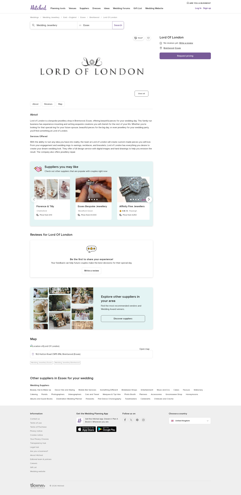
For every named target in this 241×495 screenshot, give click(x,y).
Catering (34, 394)
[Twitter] (131, 419)
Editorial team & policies (40, 459)
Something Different (109, 390)
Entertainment (147, 390)
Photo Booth (130, 394)
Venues (72, 8)
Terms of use (36, 423)
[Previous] (34, 199)
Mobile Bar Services (87, 390)
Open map (144, 349)
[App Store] (86, 431)
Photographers (57, 394)
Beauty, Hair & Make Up (40, 390)
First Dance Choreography (109, 399)
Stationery (198, 390)
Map (60, 104)
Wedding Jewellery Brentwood (67, 363)
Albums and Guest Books (41, 399)
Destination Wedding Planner (69, 399)
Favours (186, 390)
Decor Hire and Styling (65, 390)
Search (118, 25)
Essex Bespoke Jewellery (92, 206)
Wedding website (37, 471)
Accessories (156, 394)
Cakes (176, 390)
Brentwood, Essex (172, 48)
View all (141, 93)
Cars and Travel (92, 394)
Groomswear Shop (174, 394)
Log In (198, 8)
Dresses (96, 8)
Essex (83, 17)
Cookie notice (36, 435)
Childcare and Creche (163, 399)
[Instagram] (143, 419)
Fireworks (90, 399)
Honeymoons (192, 394)
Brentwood (95, 17)
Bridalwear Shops (129, 390)
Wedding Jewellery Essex (41, 363)
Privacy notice (36, 431)
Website (154, 8)
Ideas (107, 8)
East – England (70, 17)
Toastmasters (131, 399)
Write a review (91, 270)
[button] (91, 258)
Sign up (207, 8)
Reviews (48, 104)
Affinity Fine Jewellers (132, 206)
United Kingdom (182, 420)
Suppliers (84, 8)
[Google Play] (106, 431)
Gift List (137, 8)
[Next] (149, 199)
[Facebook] (124, 419)
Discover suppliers (123, 318)
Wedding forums (121, 8)
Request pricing (185, 55)
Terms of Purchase (38, 427)
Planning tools (57, 8)
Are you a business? (39, 451)
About (35, 104)
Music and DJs (163, 390)
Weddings (34, 17)
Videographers (74, 394)
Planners (143, 394)
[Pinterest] (137, 419)
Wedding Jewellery (51, 17)
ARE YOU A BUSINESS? (200, 3)
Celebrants (145, 399)
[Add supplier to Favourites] (148, 38)
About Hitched (36, 455)
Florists (44, 394)
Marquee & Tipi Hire (112, 394)
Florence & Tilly (45, 206)
